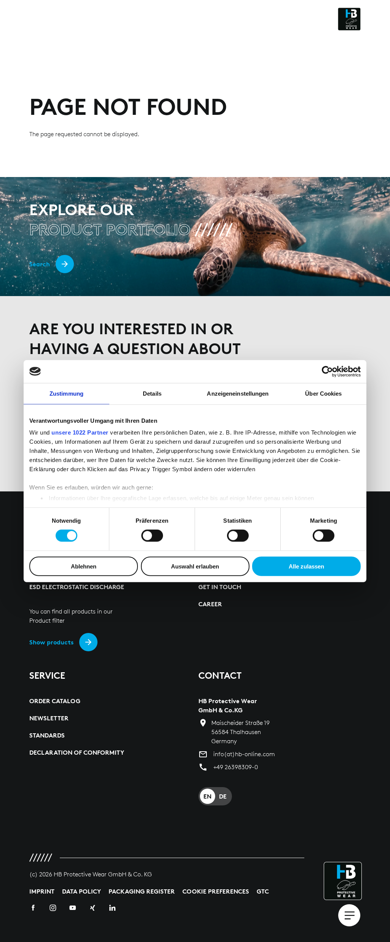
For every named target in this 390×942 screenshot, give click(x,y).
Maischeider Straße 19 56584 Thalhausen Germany (240, 732)
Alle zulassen (306, 566)
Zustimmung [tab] (66, 393)
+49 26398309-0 (235, 767)
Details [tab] (152, 393)
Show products (51, 642)
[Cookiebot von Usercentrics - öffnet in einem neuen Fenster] (327, 371)
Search (39, 264)
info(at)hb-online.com (244, 754)
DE (223, 796)
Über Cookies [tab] (323, 393)
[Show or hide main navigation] (349, 915)
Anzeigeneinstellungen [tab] (238, 393)
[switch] (152, 536)
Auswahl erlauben (195, 566)
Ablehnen (83, 566)
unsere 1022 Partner (80, 432)
